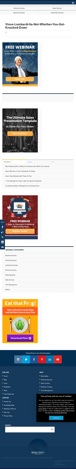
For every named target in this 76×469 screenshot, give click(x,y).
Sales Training (45, 383)
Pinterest (42, 359)
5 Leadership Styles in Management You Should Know (22, 186)
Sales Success (57, 8)
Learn (6, 383)
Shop (5, 390)
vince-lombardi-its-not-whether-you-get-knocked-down (35, 26)
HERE (67, 409)
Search (8, 425)
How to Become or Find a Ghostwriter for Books (20, 171)
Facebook (34, 359)
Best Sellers (44, 376)
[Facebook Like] (2, 232)
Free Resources (9, 394)
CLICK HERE (42, 409)
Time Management (11, 285)
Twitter (26, 359)
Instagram (18, 359)
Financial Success (11, 260)
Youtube (58, 359)
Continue (56, 418)
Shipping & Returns (10, 409)
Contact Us (7, 402)
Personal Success (19, 8)
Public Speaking (10, 275)
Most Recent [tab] (7, 162)
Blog (5, 380)
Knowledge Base (9, 405)
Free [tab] (52, 162)
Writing (7, 290)
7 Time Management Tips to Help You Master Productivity (23, 181)
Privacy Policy (8, 416)
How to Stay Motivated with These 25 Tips (18, 176)
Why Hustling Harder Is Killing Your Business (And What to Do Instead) (27, 166)
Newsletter (7, 387)
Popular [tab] (30, 162)
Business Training (46, 387)
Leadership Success (57, 13)
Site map (6, 412)
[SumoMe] (2, 246)
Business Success (19, 13)
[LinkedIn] (2, 242)
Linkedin (50, 359)
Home (6, 376)
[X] (2, 237)
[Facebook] (2, 227)
